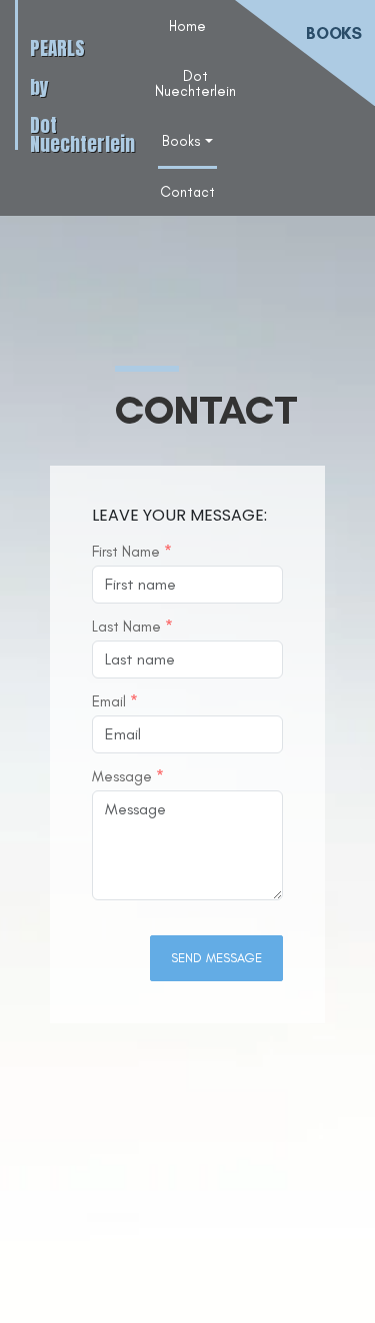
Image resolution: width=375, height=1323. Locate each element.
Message (128, 776)
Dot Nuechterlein (195, 83)
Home (187, 26)
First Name (132, 552)
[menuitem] (187, 25)
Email (115, 701)
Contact (187, 192)
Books (181, 141)
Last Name (132, 627)
